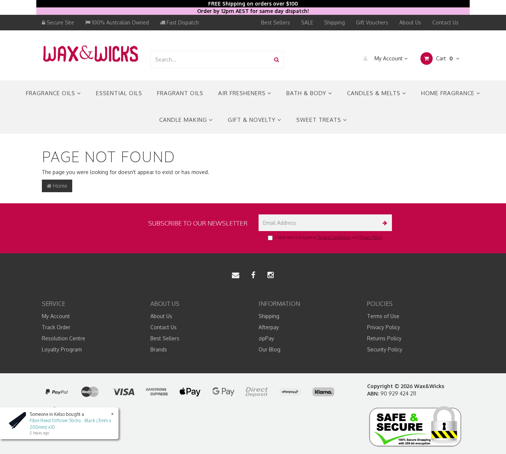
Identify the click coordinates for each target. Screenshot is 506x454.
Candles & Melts (374, 93)
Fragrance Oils (51, 93)
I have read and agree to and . (329, 237)
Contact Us (445, 22)
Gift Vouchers (372, 22)
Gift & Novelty (252, 119)
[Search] (276, 59)
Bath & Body (307, 93)
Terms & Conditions (333, 237)
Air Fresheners (242, 93)
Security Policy (384, 349)
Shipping (334, 22)
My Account (388, 58)
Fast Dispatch (182, 22)
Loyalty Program (62, 349)
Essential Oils (119, 93)
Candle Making (184, 119)
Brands (158, 349)
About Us (410, 22)
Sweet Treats (319, 119)
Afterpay (269, 327)
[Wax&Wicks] (90, 53)
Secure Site (59, 22)
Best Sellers (275, 22)
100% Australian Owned (119, 22)
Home (59, 186)
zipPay (266, 338)
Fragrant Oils (180, 93)
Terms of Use (383, 316)
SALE (307, 22)
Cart (444, 58)
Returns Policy (384, 338)
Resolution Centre (63, 338)
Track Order (56, 327)
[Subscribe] (383, 222)
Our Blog (269, 349)
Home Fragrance (448, 93)
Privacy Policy (370, 237)
